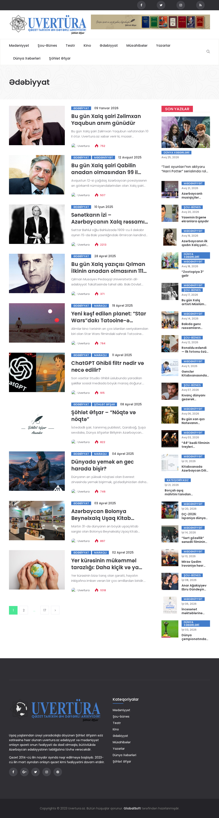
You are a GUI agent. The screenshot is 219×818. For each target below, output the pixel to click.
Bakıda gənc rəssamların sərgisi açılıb (191, 328)
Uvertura (84, 146)
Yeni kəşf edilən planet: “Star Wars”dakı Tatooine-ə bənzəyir (108, 320)
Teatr (70, 45)
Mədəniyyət (19, 45)
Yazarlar (163, 45)
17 (44, 610)
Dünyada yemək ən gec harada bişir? (102, 465)
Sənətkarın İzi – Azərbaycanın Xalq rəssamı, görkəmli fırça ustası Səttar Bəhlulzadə (108, 225)
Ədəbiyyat (109, 45)
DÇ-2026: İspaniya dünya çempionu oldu (194, 518)
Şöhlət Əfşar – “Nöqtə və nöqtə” (103, 416)
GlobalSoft (132, 808)
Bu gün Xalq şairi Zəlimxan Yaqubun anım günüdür (106, 120)
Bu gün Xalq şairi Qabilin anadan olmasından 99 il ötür (104, 172)
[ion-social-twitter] (161, 5)
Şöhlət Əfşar (60, 58)
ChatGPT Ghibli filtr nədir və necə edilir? (107, 366)
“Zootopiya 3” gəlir (193, 274)
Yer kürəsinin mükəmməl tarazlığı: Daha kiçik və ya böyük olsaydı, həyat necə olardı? (106, 571)
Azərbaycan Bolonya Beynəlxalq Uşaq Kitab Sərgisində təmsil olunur (103, 518)
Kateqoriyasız (178, 480)
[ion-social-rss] (200, 5)
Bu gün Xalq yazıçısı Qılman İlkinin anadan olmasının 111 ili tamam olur (108, 271)
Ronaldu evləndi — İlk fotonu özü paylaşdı (194, 352)
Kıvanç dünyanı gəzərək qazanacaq (193, 399)
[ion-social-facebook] (141, 5)
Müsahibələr (137, 45)
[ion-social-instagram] (180, 5)
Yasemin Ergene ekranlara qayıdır (195, 219)
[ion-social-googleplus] (24, 772)
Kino (87, 45)
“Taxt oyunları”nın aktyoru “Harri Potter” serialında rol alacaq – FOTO (183, 171)
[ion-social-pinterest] (57, 772)
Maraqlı (100, 305)
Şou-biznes (47, 45)
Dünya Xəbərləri (26, 58)
